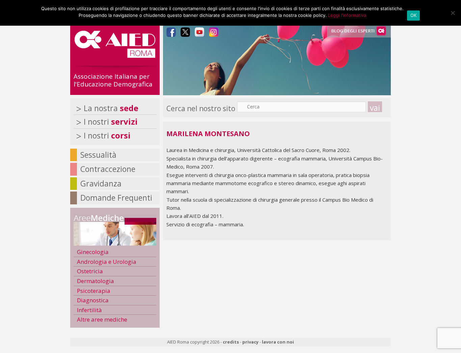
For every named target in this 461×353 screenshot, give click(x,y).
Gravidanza (100, 183)
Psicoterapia (93, 291)
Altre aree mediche (102, 319)
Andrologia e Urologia (106, 262)
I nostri (111, 121)
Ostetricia (90, 271)
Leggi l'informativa (347, 15)
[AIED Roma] (115, 55)
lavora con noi (278, 342)
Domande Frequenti (116, 197)
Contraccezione (107, 168)
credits (231, 342)
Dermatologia (95, 281)
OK (413, 15)
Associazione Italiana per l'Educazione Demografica (113, 80)
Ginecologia (93, 252)
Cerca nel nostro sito (200, 108)
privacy (250, 342)
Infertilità (89, 310)
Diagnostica (93, 300)
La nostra (111, 108)
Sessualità (98, 154)
